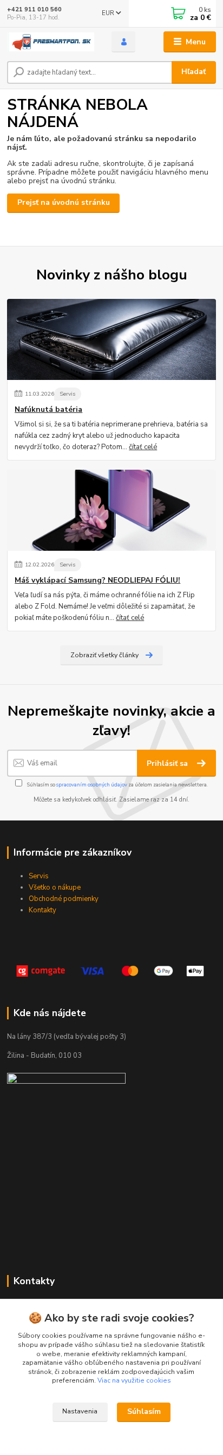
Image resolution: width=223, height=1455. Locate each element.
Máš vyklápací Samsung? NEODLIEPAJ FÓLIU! (97, 580)
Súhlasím (144, 1411)
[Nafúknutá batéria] (111, 339)
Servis (67, 394)
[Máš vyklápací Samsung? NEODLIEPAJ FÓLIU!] (111, 510)
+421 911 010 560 (34, 9)
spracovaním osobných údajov (91, 784)
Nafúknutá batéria (48, 409)
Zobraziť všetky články (104, 655)
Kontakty (42, 910)
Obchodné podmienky (64, 899)
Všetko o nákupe (55, 887)
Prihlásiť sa (168, 763)
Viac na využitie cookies (134, 1380)
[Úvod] (50, 42)
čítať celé (143, 447)
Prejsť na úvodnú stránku (63, 202)
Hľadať (193, 71)
